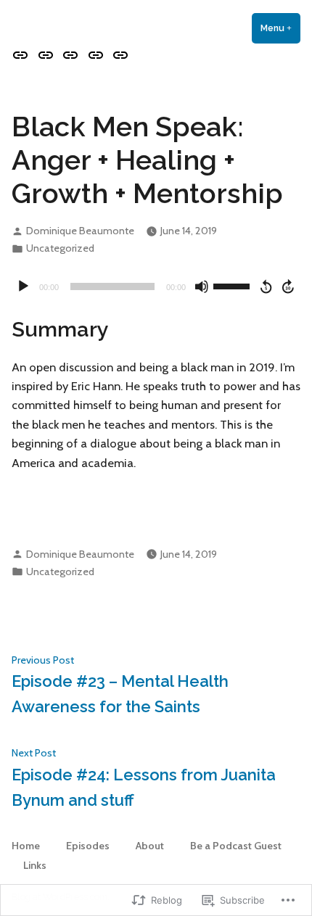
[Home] (22, 55)
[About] (70, 55)
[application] (156, 286)
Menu (280, 27)
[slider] (233, 285)
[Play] (23, 286)
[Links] (118, 55)
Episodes (88, 845)
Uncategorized (60, 248)
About (150, 845)
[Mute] (201, 286)
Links (34, 865)
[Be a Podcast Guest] (95, 55)
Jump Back (265, 286)
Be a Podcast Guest (236, 845)
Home (26, 845)
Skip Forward (289, 286)
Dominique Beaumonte (80, 230)
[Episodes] (45, 55)
